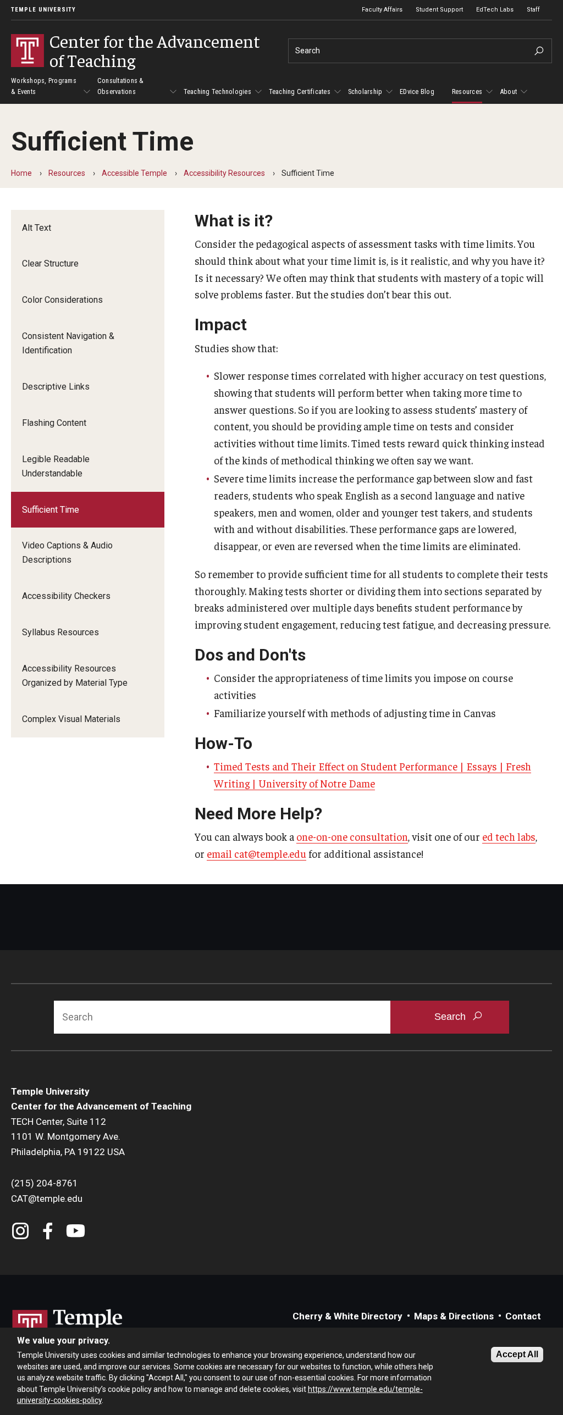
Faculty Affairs (382, 9)
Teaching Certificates (299, 91)
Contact (523, 1316)
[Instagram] (20, 1232)
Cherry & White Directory (347, 1316)
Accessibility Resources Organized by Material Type (75, 675)
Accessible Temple (134, 173)
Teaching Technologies (217, 91)
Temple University (43, 9)
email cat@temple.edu (256, 853)
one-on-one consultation (352, 836)
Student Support (439, 9)
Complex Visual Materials (71, 719)
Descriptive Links (56, 386)
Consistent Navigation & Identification (68, 343)
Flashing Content (54, 423)
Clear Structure (50, 263)
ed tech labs (509, 836)
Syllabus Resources (60, 632)
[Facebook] (48, 1232)
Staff (533, 9)
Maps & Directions (454, 1316)
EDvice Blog (417, 91)
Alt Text (36, 228)
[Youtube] (75, 1232)
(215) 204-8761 (44, 1183)
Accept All (517, 1354)
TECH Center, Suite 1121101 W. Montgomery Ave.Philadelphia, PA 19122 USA (68, 1136)
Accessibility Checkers (66, 596)
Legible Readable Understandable (56, 466)
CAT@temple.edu (46, 1198)
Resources (467, 91)
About (508, 91)
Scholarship (365, 91)
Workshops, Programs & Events (43, 86)
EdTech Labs (495, 9)
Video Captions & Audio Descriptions (67, 552)
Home (21, 173)
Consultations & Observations (120, 86)
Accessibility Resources (224, 173)
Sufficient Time (50, 509)
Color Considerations (62, 300)
